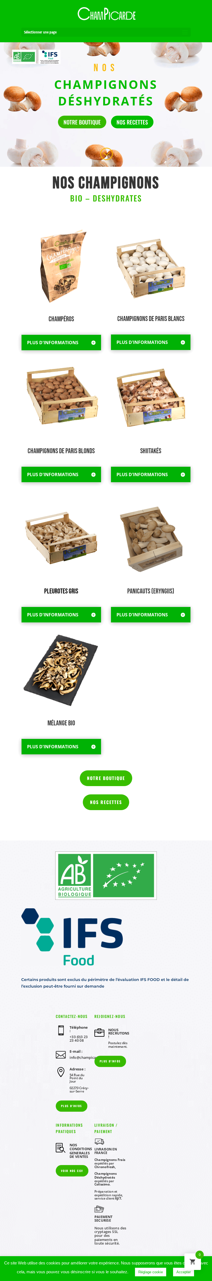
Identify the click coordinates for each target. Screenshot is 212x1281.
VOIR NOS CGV (72, 1171)
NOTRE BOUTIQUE (106, 778)
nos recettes (132, 122)
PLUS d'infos (110, 1061)
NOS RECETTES (106, 802)
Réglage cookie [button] (150, 1272)
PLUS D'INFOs (71, 1106)
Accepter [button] (183, 1272)
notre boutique (82, 122)
